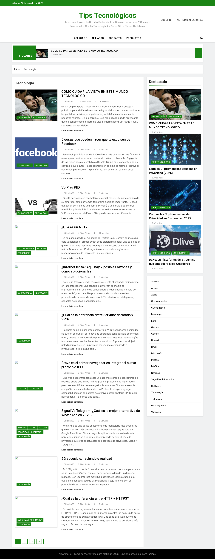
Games (155, 327)
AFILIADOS (98, 38)
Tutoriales (39, 117)
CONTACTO (115, 38)
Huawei (155, 340)
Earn (153, 320)
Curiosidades (25, 165)
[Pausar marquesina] (198, 53)
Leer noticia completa (72, 130)
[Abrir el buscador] (196, 38)
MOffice (155, 366)
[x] (17, 20)
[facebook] (14, 20)
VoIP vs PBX (70, 187)
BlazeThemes (148, 554)
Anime (154, 288)
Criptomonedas (26, 249)
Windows (156, 412)
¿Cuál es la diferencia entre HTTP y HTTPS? (95, 498)
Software (156, 386)
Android (22, 428)
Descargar (156, 314)
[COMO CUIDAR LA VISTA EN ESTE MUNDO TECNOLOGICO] (42, 55)
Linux (153, 346)
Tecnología (24, 117)
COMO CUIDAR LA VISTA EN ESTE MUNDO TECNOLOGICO (84, 50)
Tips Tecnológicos (107, 15)
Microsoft (156, 353)
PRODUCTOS (133, 38)
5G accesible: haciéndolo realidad (86, 459)
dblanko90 (69, 101)
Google (155, 333)
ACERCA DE (80, 38)
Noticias (41, 249)
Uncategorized (158, 405)
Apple (32, 428)
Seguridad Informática (30, 432)
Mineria (155, 359)
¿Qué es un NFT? (74, 227)
